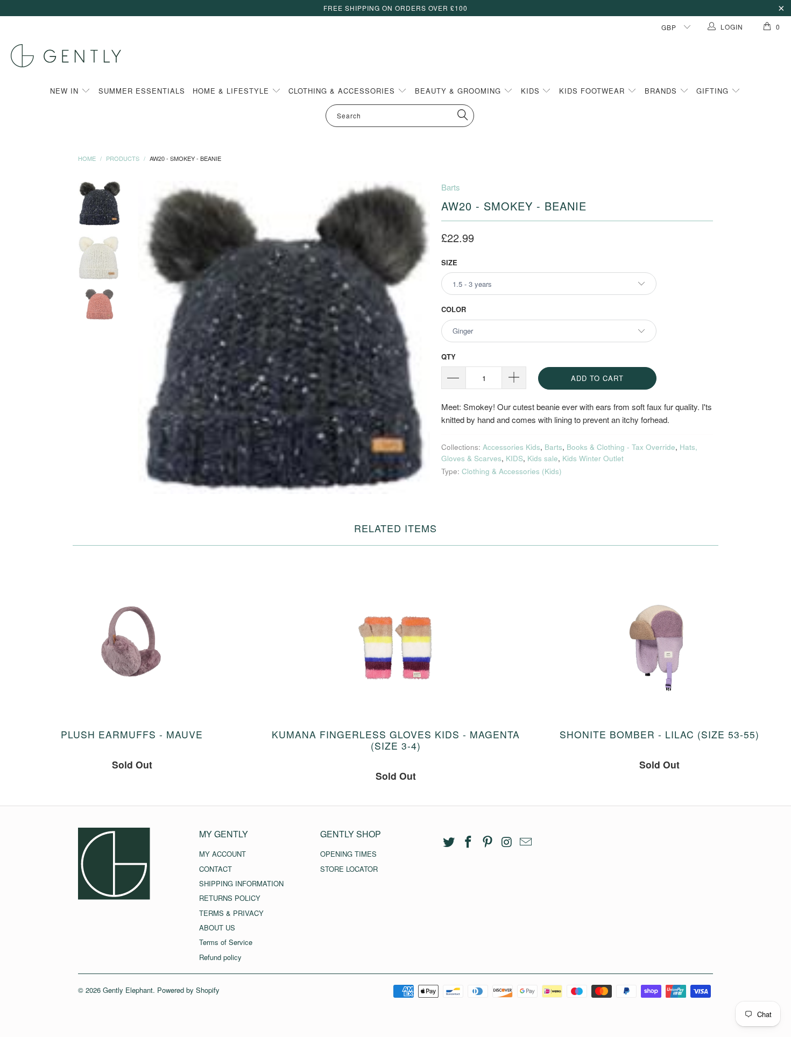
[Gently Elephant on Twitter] (449, 842)
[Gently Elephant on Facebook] (469, 842)
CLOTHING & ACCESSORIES (343, 91)
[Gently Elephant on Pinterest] (487, 842)
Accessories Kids (511, 447)
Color (453, 309)
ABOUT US (217, 927)
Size (449, 262)
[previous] (153, 337)
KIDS (531, 91)
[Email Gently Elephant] (526, 842)
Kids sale (542, 458)
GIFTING (713, 91)
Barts (450, 187)
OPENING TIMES (348, 854)
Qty (448, 356)
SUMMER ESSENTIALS (141, 91)
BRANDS (662, 91)
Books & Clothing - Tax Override (621, 447)
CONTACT (215, 869)
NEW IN (65, 91)
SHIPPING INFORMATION (241, 883)
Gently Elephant (128, 990)
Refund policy (220, 957)
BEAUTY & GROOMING (459, 91)
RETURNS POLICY (229, 898)
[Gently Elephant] (401, 56)
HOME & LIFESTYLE (232, 91)
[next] (415, 337)
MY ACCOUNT (222, 854)
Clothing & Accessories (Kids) (512, 471)
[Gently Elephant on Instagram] (507, 842)
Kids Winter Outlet (593, 458)
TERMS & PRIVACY (231, 913)
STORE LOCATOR (349, 869)
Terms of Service (225, 942)
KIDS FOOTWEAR (593, 91)
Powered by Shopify (188, 990)
